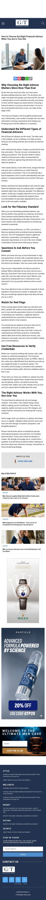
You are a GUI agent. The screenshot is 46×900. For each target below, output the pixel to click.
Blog (25, 884)
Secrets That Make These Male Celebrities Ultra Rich (20, 816)
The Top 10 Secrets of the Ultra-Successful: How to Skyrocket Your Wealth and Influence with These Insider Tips (22, 810)
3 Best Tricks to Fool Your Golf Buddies (16, 780)
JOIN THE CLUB (15, 750)
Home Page (17, 884)
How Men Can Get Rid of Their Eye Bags (16, 788)
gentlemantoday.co (23, 892)
